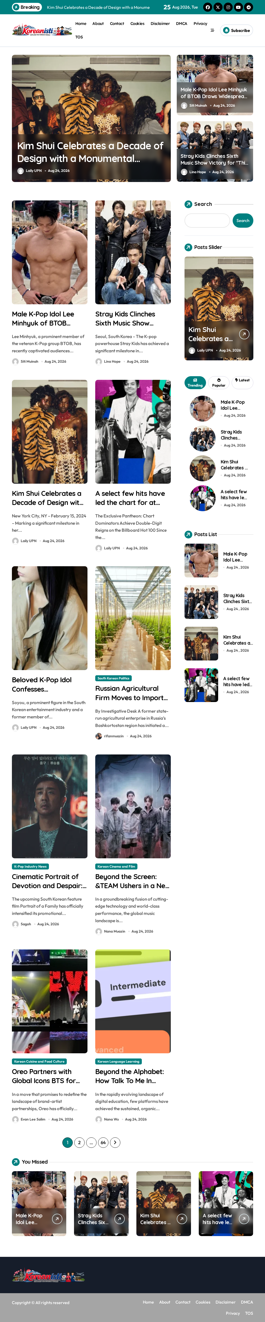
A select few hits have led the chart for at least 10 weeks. (130, 502)
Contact (117, 23)
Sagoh (26, 924)
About (98, 23)
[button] (165, 118)
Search (203, 204)
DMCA (181, 23)
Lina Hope (197, 172)
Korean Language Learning (118, 1061)
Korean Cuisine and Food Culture (39, 1061)
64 (103, 1142)
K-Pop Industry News (30, 866)
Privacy (200, 23)
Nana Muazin (114, 931)
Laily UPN (137, 170)
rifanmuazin (114, 736)
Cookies (137, 23)
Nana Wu (111, 1119)
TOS (79, 37)
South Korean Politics (113, 678)
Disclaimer (160, 23)
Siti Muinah (198, 105)
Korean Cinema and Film (116, 866)
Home (80, 23)
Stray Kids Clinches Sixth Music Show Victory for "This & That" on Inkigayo (214, 163)
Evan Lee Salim (33, 1119)
